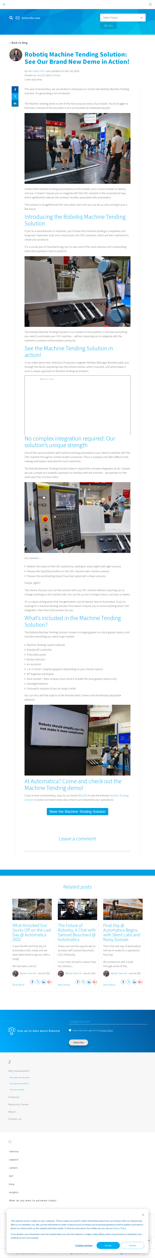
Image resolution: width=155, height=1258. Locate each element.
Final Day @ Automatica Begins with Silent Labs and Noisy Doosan (121, 932)
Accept (108, 1245)
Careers (13, 1168)
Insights (14, 1192)
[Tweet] (15, 96)
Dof (11, 1176)
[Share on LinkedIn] (15, 103)
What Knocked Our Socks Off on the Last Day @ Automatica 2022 (31, 932)
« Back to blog (18, 42)
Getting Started (17, 1089)
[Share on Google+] (49, 982)
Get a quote (131, 1253)
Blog (11, 1184)
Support (14, 1160)
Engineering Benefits (19, 1083)
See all (108, 25)
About (12, 1111)
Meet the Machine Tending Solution (77, 811)
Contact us (14, 1119)
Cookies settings (83, 1245)
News (57, 75)
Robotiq (13, 1151)
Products (13, 1097)
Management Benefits (20, 1077)
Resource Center (18, 1104)
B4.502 (83, 795)
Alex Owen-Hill (36, 71)
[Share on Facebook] (15, 89)
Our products (29, 1253)
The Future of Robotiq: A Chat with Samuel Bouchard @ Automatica (77, 932)
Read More (18, 984)
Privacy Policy (119, 1228)
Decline (132, 1245)
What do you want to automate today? (33, 1201)
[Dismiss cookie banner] (143, 1215)
